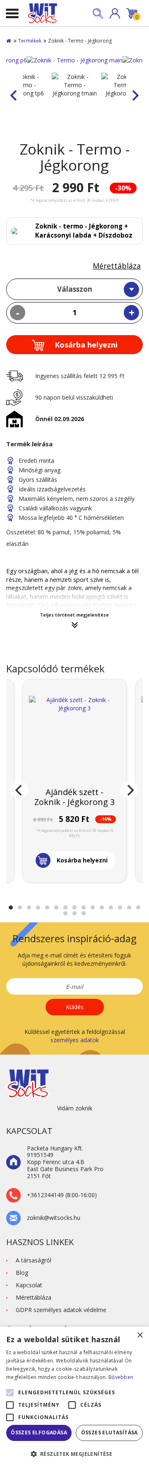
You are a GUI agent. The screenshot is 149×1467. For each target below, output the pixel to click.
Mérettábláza (117, 266)
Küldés (75, 1007)
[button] (115, 13)
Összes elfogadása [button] (39, 1432)
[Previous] (19, 790)
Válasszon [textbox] (74, 289)
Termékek (29, 40)
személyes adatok (74, 1040)
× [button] (140, 1335)
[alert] (74, 1396)
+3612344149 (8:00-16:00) (62, 1195)
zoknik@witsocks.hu (53, 1218)
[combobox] (74, 289)
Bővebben (120, 1377)
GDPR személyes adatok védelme (61, 1310)
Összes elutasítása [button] (109, 1432)
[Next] (129, 790)
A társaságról (33, 1260)
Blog (22, 1272)
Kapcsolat (29, 1285)
